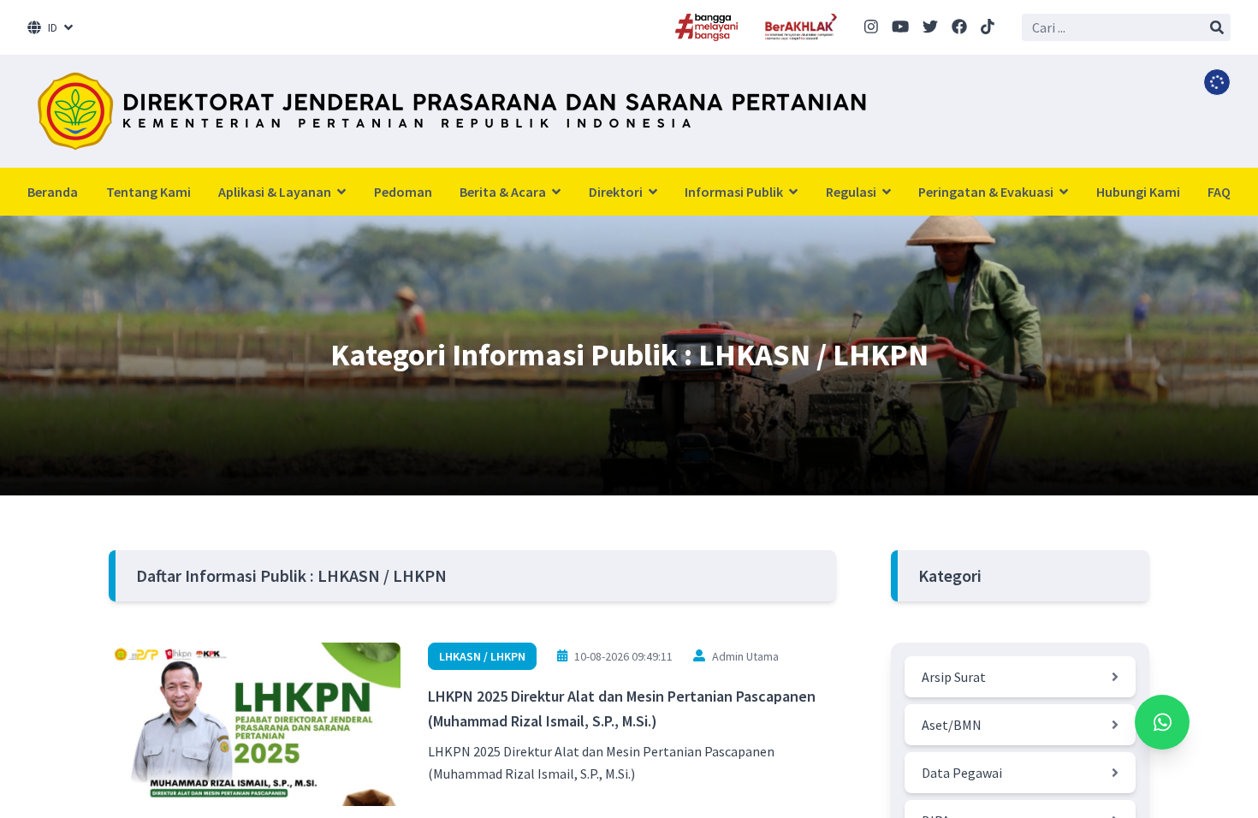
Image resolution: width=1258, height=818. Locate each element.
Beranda (52, 191)
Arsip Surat (954, 676)
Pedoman (403, 191)
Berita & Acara (504, 191)
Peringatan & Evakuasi (987, 191)
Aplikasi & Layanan (276, 191)
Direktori (617, 191)
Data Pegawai (962, 772)
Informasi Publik (735, 191)
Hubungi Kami (1138, 191)
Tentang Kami (148, 191)
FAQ (1219, 191)
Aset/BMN (952, 724)
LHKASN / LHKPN (482, 656)
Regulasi (852, 191)
